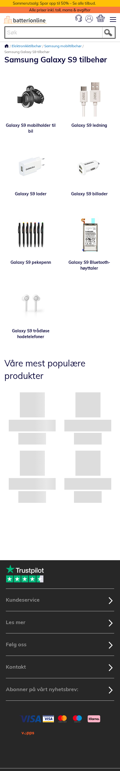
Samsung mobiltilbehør (63, 46)
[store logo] (25, 20)
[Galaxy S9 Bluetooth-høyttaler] (89, 234)
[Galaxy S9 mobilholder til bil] (30, 97)
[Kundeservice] (78, 20)
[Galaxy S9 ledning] (89, 97)
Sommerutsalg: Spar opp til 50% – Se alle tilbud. (54, 3)
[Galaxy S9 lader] (30, 166)
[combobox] (60, 32)
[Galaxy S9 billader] (89, 166)
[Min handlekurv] (100, 18)
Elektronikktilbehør (27, 46)
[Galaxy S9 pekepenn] (30, 234)
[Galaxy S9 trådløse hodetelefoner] (30, 303)
